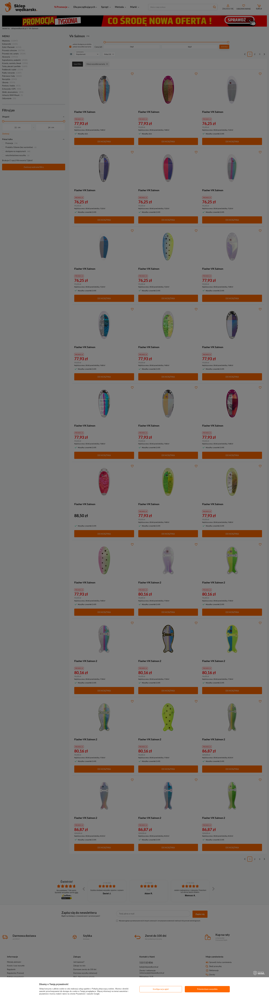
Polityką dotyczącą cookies (103, 989)
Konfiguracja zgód (161, 989)
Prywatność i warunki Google (87, 994)
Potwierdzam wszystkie (207, 989)
